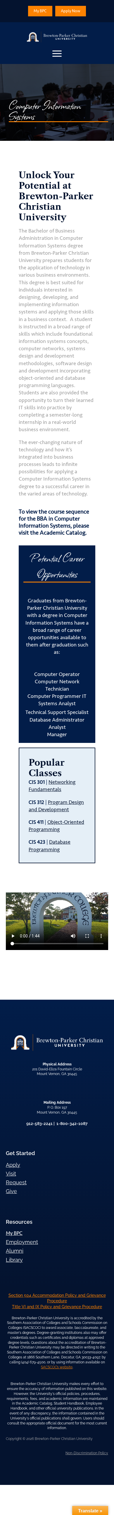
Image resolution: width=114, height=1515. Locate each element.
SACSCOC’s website (56, 1367)
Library (14, 1260)
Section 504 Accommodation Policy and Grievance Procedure (57, 1298)
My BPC (14, 1233)
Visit (11, 1174)
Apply (13, 1165)
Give (11, 1191)
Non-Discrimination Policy (86, 1453)
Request (16, 1182)
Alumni (14, 1251)
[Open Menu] (57, 53)
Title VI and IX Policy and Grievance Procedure (57, 1306)
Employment (22, 1242)
